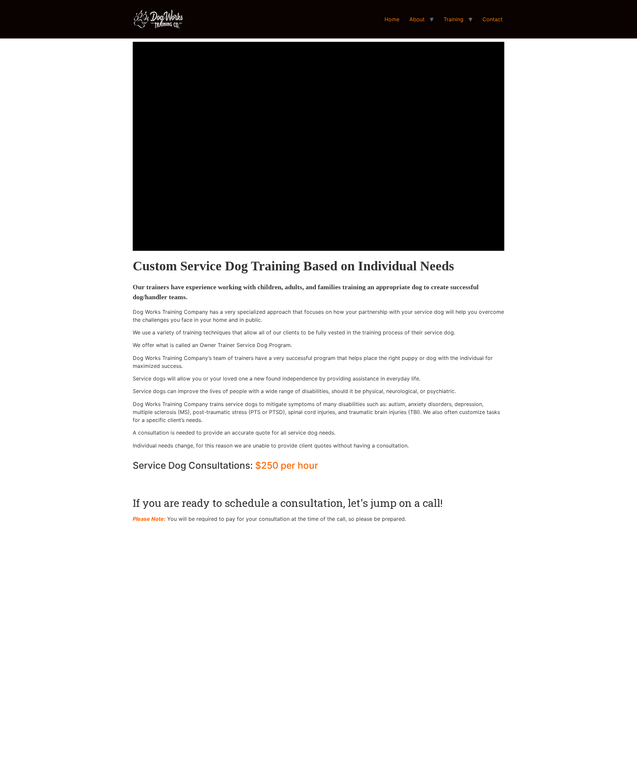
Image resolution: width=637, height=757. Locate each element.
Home (392, 19)
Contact (492, 19)
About (417, 19)
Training (453, 19)
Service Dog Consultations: (225, 465)
